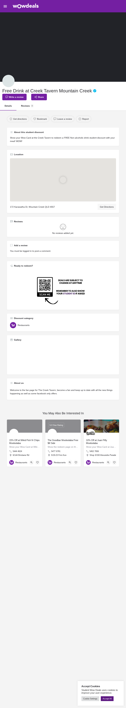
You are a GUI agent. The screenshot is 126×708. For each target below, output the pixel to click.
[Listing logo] (8, 81)
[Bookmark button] (37, 462)
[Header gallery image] (31, 47)
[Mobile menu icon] (5, 6)
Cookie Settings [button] (90, 699)
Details (8, 106)
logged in (27, 251)
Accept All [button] (107, 699)
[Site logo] (26, 6)
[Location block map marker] (63, 179)
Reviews (27, 106)
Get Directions (107, 207)
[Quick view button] (31, 462)
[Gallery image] (36, 357)
